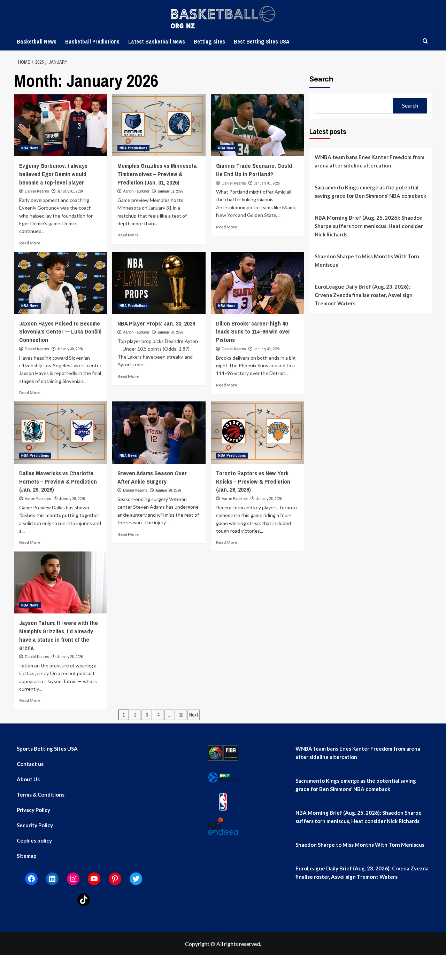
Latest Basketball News (156, 41)
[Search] (425, 41)
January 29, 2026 (72, 498)
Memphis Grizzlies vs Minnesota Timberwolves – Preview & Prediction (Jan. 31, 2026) (157, 174)
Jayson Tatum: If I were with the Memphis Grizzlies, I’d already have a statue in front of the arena (58, 635)
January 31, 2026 (70, 191)
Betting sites (209, 41)
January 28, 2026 (168, 490)
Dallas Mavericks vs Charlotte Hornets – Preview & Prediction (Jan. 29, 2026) (58, 481)
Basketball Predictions (92, 41)
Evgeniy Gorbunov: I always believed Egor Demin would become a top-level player (53, 174)
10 (181, 715)
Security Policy (35, 825)
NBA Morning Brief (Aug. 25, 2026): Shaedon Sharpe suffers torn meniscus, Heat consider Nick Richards (369, 225)
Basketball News (36, 41)
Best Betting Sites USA (261, 41)
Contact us (30, 764)
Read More (29, 242)
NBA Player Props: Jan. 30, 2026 (156, 323)
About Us (28, 779)
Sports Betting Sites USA (47, 748)
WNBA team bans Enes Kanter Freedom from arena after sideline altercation (369, 161)
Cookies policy (34, 840)
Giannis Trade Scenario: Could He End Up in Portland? (254, 170)
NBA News (30, 148)
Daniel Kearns (37, 191)
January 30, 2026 (70, 348)
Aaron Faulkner (136, 191)
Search (321, 79)
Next (193, 715)
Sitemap (27, 856)
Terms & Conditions (40, 794)
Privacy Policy (33, 810)
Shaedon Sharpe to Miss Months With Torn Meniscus (367, 260)
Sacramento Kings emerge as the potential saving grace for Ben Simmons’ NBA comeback (370, 191)
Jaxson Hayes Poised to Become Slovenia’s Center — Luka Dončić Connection (60, 331)
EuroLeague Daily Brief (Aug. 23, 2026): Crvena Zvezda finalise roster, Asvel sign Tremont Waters (364, 294)
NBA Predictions (133, 148)
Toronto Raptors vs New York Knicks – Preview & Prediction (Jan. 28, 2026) (253, 481)
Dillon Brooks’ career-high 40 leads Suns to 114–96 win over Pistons (253, 331)
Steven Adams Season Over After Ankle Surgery (152, 477)
